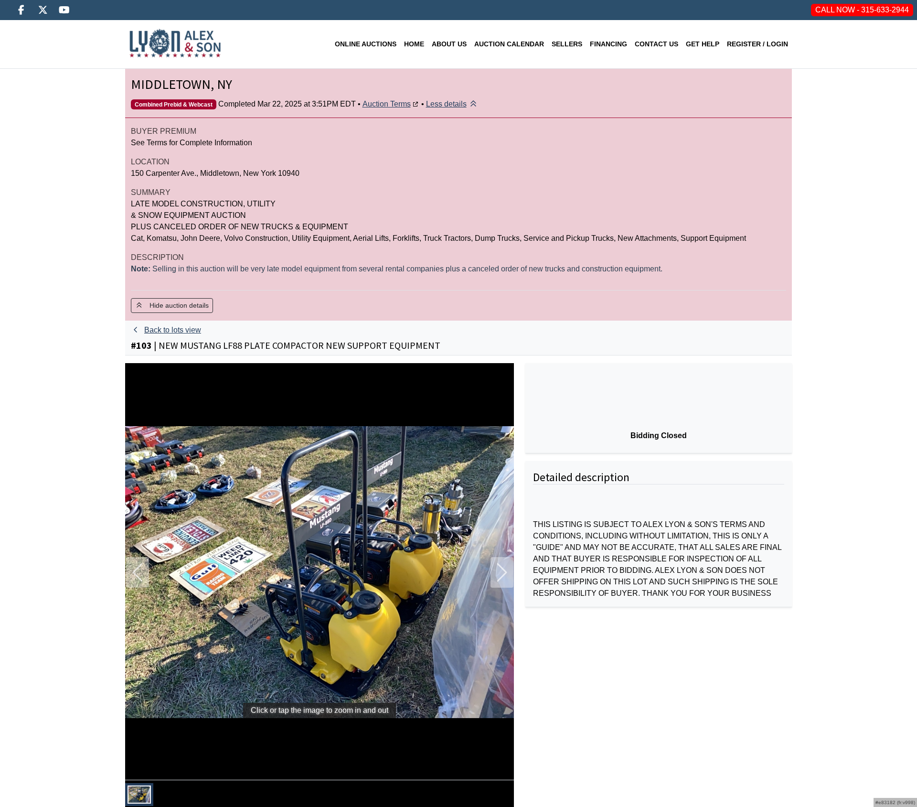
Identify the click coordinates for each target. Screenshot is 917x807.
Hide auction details (176, 305)
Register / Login (757, 44)
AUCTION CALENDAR (509, 44)
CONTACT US (656, 44)
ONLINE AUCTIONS (365, 44)
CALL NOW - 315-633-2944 (862, 10)
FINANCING (608, 44)
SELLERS (567, 44)
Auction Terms (387, 104)
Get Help (702, 44)
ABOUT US (449, 44)
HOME (414, 44)
